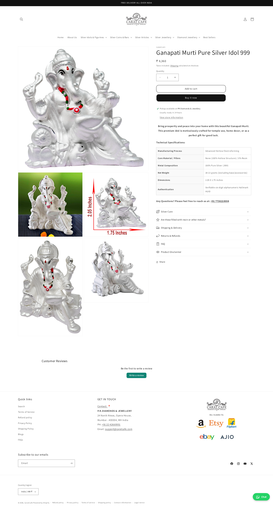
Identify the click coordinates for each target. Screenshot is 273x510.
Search (21, 406)
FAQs (20, 439)
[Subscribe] (71, 463)
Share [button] (162, 261)
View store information (171, 117)
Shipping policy (104, 502)
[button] (21, 19)
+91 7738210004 (220, 201)
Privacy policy (73, 502)
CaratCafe (28, 503)
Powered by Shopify (41, 503)
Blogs (21, 434)
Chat (264, 496)
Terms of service (88, 502)
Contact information (122, 502)
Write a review (136, 375)
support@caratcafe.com (118, 429)
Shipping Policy (26, 428)
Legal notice (139, 502)
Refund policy (25, 417)
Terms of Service (26, 411)
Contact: (102, 406)
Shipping (174, 65)
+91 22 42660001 (111, 424)
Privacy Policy (25, 423)
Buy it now (191, 97)
